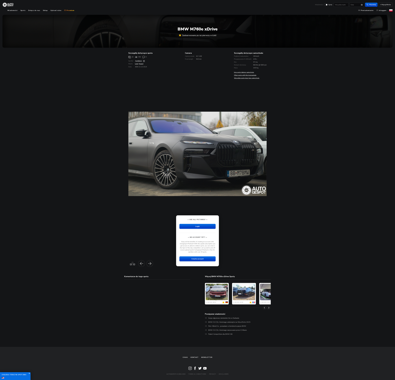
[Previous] (265, 308)
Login (197, 226)
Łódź (136, 64)
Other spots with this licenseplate (245, 75)
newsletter (206, 357)
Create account (197, 259)
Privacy (212, 374)
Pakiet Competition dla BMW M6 (220, 334)
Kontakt (194, 357)
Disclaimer (224, 374)
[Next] (269, 308)
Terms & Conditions (197, 374)
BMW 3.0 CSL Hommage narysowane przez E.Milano (227, 330)
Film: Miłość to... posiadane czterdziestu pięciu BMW (227, 326)
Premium (70, 10)
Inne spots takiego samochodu (244, 72)
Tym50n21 (138, 61)
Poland (141, 64)
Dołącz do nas (34, 10)
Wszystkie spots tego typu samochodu (246, 78)
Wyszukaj (372, 5)
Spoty (330, 4)
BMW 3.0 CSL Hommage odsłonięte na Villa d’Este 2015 (229, 322)
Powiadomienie (367, 10)
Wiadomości (319, 4)
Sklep (45, 10)
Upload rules (56, 10)
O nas (185, 357)
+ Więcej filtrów (385, 5)
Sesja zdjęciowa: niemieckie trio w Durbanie (223, 318)
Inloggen (382, 10)
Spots (22, 10)
